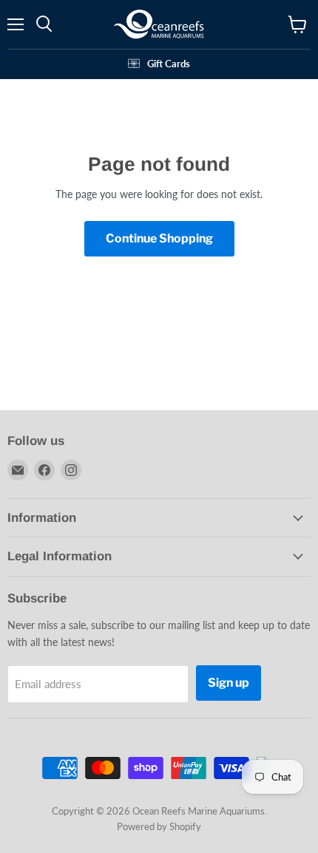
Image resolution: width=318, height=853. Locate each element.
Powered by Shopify (159, 826)
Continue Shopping (159, 238)
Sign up (228, 683)
